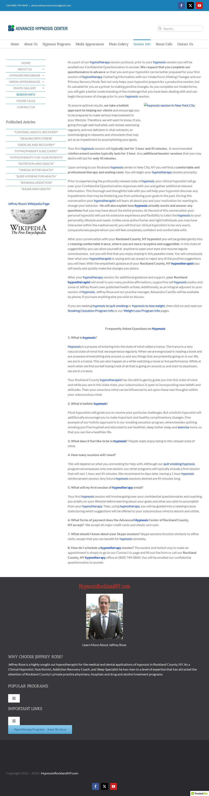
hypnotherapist (105, 200)
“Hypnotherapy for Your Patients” (36, 157)
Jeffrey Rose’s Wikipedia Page (28, 204)
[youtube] (113, 786)
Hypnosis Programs (24, 75)
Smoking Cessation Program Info (91, 310)
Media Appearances (24, 82)
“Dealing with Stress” (36, 138)
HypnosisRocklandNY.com (59, 773)
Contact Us (26, 107)
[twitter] (104, 786)
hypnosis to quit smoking (110, 306)
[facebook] (95, 786)
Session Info (25, 94)
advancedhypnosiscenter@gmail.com (51, 5)
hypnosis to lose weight (148, 306)
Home (25, 63)
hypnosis (159, 62)
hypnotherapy (100, 62)
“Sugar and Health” (36, 189)
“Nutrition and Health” (36, 163)
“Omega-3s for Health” (36, 170)
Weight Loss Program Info (141, 310)
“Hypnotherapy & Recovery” (36, 151)
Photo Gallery (24, 88)
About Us (25, 69)
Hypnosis (158, 328)
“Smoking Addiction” (36, 182)
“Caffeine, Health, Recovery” (36, 132)
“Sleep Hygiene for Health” (36, 176)
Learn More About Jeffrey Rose (104, 645)
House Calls (26, 100)
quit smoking (172, 464)
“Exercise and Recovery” (36, 144)
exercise (183, 427)
